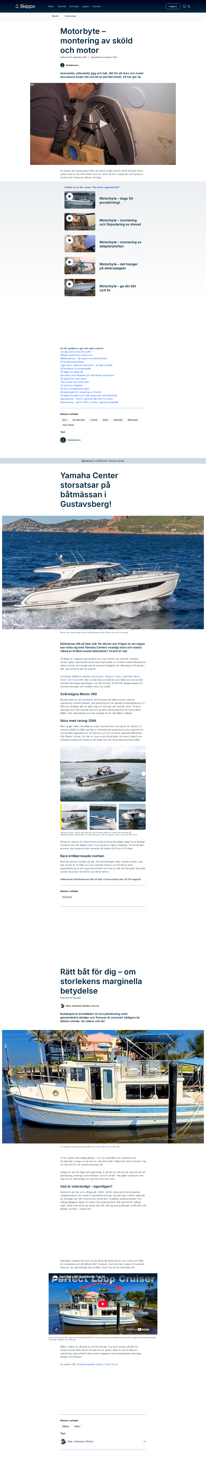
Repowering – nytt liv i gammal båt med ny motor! (86, 398)
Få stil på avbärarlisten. (72, 361)
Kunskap (74, 6)
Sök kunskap (70, 16)
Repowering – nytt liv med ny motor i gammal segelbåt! (89, 402)
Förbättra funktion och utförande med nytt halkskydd (88, 395)
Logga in (173, 6)
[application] (103, 124)
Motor (105, 420)
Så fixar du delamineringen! (74, 388)
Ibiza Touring (95, 845)
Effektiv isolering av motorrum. (76, 355)
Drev (65, 420)
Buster (99, 676)
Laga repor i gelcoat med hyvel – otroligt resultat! (86, 365)
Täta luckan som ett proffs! (74, 382)
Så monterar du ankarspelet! (75, 368)
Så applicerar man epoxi (73, 378)
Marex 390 (92, 699)
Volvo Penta (68, 425)
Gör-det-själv (79, 420)
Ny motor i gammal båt (105, 187)
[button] (103, 124)
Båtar (51, 6)
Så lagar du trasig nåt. (72, 372)
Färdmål (61, 6)
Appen (85, 6)
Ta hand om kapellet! (71, 385)
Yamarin (109, 676)
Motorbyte (133, 420)
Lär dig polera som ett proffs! (75, 351)
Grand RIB (77, 679)
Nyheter (96, 6)
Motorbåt (118, 420)
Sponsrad (67, 897)
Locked (93, 420)
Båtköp (66, 1426)
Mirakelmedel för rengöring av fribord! (80, 392)
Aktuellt (55, 16)
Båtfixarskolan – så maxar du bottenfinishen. (84, 358)
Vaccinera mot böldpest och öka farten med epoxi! (87, 375)
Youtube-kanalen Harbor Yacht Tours (97, 1364)
